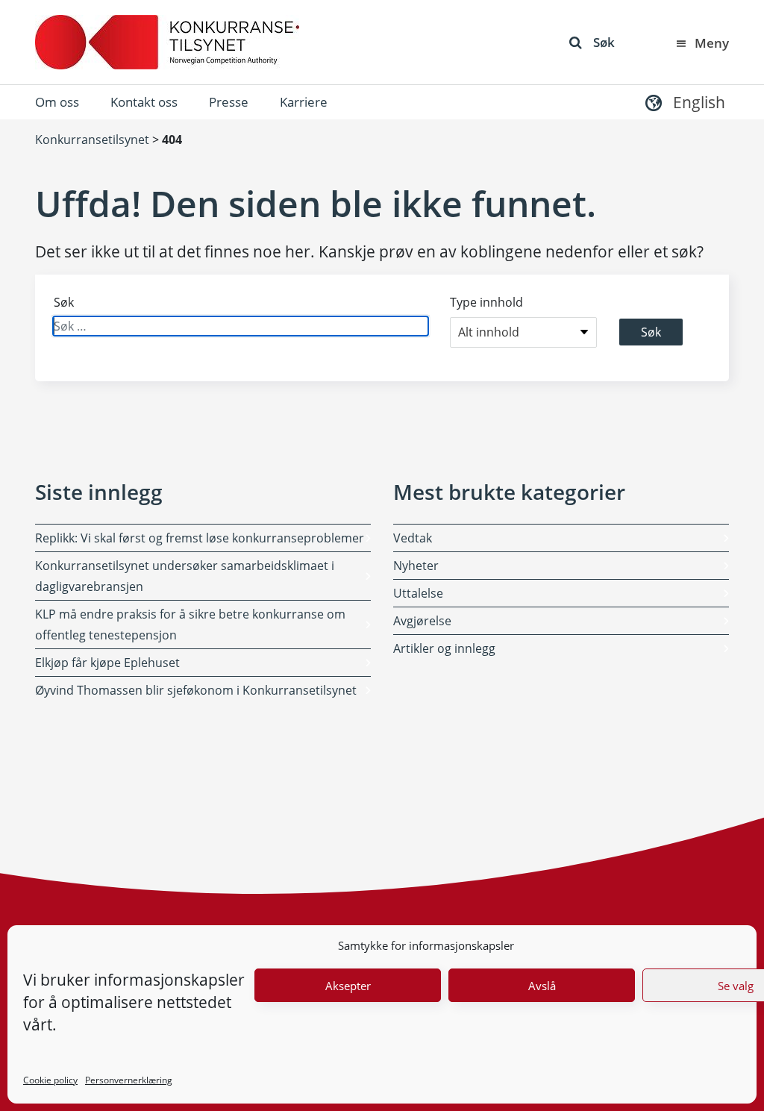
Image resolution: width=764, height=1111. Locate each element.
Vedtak (412, 538)
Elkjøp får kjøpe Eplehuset (107, 662)
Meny (712, 42)
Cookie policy (50, 1080)
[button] (683, 102)
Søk (604, 42)
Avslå (542, 985)
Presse (228, 101)
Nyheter (416, 565)
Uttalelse (418, 593)
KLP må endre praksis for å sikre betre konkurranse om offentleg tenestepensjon (190, 624)
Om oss (57, 101)
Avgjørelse (422, 621)
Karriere (304, 101)
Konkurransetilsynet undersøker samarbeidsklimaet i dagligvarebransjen (184, 576)
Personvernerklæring (128, 1080)
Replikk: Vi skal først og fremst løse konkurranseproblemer (199, 538)
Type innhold (486, 302)
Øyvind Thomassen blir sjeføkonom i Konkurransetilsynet (196, 690)
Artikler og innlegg (444, 648)
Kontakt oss (144, 101)
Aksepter (348, 985)
